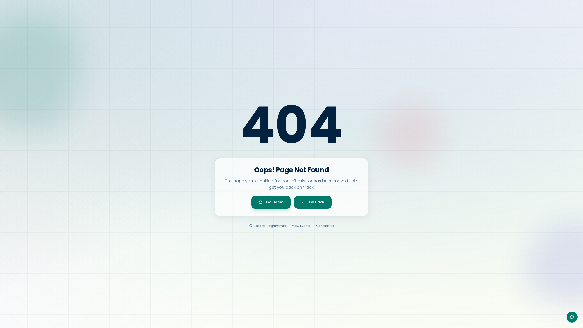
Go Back (316, 202)
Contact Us (325, 225)
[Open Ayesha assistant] (572, 317)
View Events (301, 225)
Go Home (274, 202)
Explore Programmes (270, 225)
